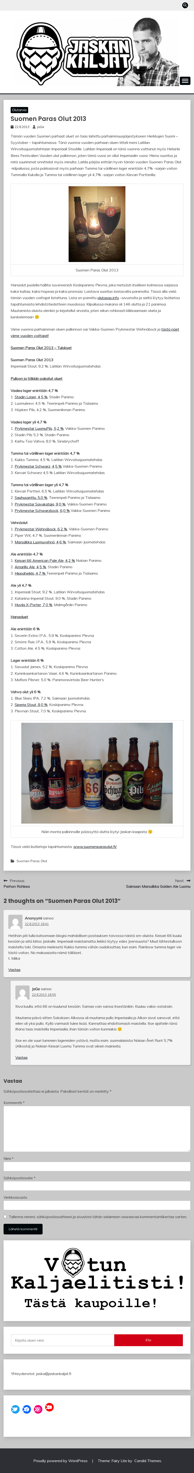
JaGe (40, 127)
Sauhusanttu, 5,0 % (31, 497)
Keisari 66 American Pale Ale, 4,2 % (45, 560)
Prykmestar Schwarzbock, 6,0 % (42, 510)
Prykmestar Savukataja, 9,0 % (40, 504)
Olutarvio (19, 110)
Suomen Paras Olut (32, 861)
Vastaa (14, 969)
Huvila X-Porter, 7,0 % (33, 604)
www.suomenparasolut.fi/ (95, 846)
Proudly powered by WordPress (60, 1460)
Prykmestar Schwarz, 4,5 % (38, 466)
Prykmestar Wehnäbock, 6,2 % (41, 529)
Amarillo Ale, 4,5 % (30, 566)
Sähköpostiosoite (19, 1178)
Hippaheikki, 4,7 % (30, 573)
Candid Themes (147, 1460)
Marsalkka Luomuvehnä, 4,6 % (40, 542)
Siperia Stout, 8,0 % (31, 704)
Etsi (148, 1340)
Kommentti (14, 1102)
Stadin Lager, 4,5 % (31, 397)
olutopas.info (108, 297)
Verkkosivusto (15, 1197)
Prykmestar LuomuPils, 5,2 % (39, 428)
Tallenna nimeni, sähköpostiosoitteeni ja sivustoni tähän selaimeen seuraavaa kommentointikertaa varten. (98, 1216)
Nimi (8, 1158)
